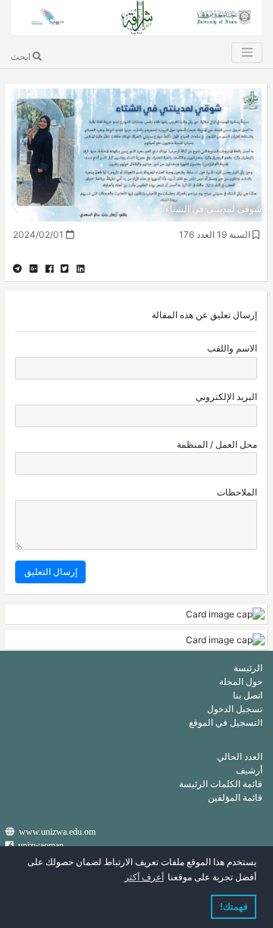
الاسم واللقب (232, 348)
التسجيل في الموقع (225, 722)
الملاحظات (237, 492)
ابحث (22, 56)
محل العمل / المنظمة (217, 444)
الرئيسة (248, 667)
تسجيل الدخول (234, 708)
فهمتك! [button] (234, 906)
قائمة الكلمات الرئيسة (220, 783)
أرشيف (249, 770)
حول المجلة (240, 681)
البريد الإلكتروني (226, 396)
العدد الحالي (239, 756)
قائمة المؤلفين (235, 797)
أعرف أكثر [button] (144, 877)
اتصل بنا (247, 695)
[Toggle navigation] (246, 52)
